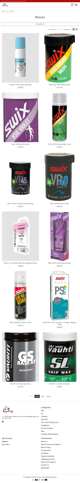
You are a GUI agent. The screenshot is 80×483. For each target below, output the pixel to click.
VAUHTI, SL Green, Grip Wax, (59, 384)
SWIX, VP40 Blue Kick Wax (59, 203)
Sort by (60, 29)
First (37, 396)
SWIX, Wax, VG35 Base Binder (59, 85)
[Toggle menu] (76, 5)
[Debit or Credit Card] (46, 480)
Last (42, 396)
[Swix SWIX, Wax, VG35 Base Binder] (59, 58)
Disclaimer (45, 453)
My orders (5, 444)
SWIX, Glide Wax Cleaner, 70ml (20, 322)
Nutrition (44, 419)
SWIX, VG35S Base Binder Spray (59, 144)
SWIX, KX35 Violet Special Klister (59, 263)
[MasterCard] (36, 480)
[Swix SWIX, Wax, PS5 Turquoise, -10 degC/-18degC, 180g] (59, 295)
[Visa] (33, 480)
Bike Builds (45, 468)
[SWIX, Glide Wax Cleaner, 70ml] (20, 295)
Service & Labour (47, 428)
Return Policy (46, 447)
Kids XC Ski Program (48, 462)
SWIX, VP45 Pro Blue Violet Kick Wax (20, 203)
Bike (42, 410)
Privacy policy (46, 450)
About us (44, 441)
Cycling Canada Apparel (49, 434)
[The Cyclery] (5, 5)
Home (3, 11)
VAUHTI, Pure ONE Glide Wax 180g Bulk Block (20, 263)
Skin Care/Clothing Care (50, 422)
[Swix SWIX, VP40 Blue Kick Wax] (59, 177)
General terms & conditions (51, 444)
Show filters (40, 24)
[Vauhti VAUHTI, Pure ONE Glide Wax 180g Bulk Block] (20, 236)
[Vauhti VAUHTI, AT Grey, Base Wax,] (20, 357)
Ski (8, 11)
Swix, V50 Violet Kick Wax (20, 144)
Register (5, 441)
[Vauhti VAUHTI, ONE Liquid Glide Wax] (20, 58)
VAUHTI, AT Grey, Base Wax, (20, 384)
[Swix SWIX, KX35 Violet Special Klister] (59, 236)
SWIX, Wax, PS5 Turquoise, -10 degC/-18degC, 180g (59, 323)
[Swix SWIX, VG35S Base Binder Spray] (59, 117)
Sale (42, 431)
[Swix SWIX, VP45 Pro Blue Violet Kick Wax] (20, 177)
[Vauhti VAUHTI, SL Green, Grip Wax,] (59, 357)
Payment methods (47, 456)
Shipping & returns (48, 459)
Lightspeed (53, 477)
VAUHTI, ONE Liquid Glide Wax (20, 85)
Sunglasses (45, 425)
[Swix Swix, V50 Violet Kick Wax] (20, 117)
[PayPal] (39, 480)
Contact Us (45, 465)
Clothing (44, 416)
